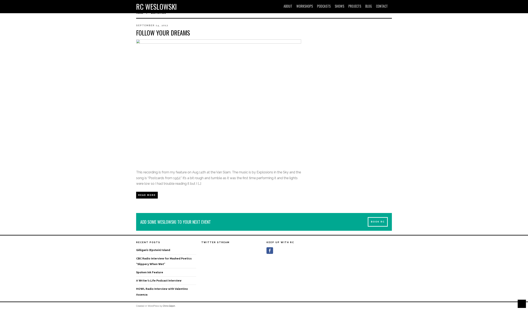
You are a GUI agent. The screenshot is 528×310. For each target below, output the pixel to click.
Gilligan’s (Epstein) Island (153, 250)
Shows (339, 6)
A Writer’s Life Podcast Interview (159, 280)
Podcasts (324, 6)
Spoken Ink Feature (149, 272)
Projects (354, 6)
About (288, 6)
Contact (382, 6)
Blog (368, 6)
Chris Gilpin (169, 306)
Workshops (304, 6)
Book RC (378, 221)
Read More (147, 195)
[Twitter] (277, 250)
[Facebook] (269, 250)
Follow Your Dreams (163, 32)
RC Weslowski (156, 6)
